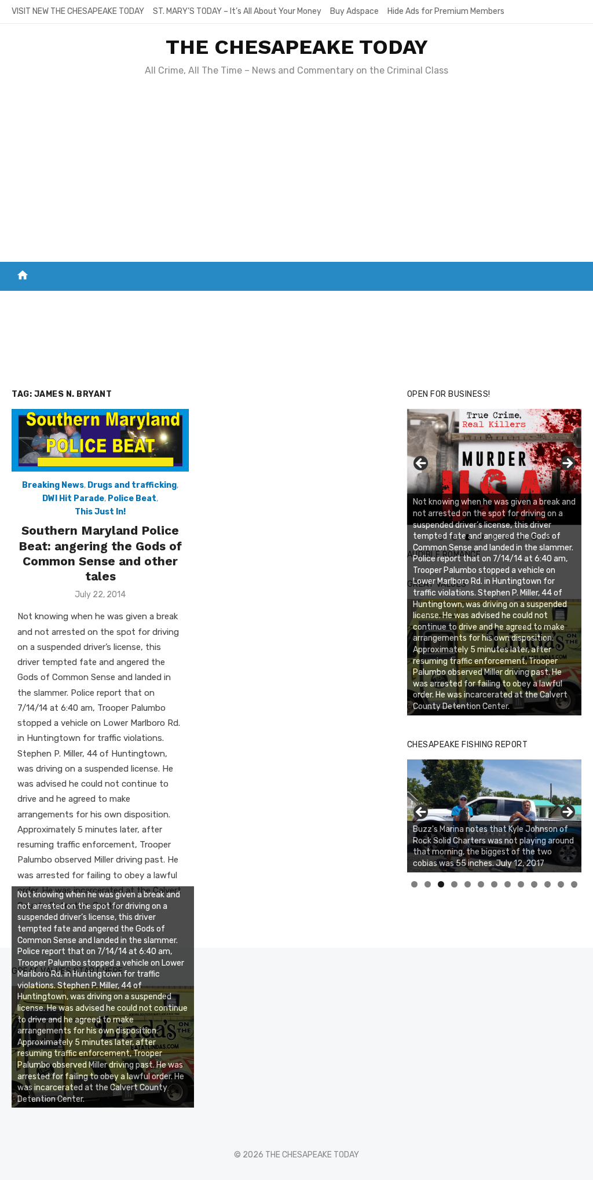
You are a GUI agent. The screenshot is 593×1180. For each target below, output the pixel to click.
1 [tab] (414, 884)
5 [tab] (467, 884)
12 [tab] (561, 884)
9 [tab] (521, 884)
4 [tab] (454, 884)
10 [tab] (534, 884)
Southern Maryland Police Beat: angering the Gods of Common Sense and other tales (100, 553)
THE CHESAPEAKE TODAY (297, 47)
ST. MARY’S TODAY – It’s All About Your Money (237, 11)
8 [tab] (507, 884)
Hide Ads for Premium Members (445, 11)
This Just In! (100, 512)
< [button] (421, 464)
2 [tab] (427, 884)
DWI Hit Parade (73, 498)
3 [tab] (441, 884)
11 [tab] (548, 884)
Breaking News (53, 485)
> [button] (567, 464)
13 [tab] (574, 884)
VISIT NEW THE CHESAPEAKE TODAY (78, 11)
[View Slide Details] (494, 815)
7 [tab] (494, 884)
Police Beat (132, 498)
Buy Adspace (354, 11)
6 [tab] (481, 884)
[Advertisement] (296, 175)
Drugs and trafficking (132, 485)
